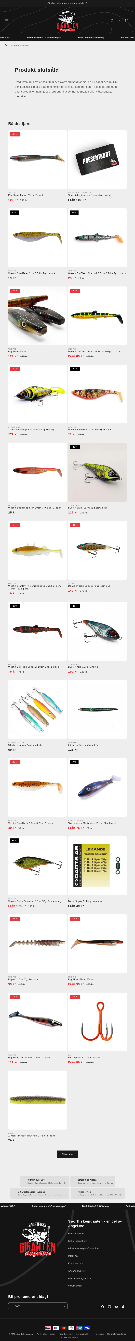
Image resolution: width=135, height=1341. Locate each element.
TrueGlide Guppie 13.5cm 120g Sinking (31, 429)
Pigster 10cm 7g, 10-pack (23, 979)
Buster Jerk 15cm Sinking (83, 666)
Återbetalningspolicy (79, 1278)
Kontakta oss (75, 1263)
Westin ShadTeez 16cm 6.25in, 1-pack (30, 823)
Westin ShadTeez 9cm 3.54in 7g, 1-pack (31, 273)
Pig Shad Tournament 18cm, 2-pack (29, 1057)
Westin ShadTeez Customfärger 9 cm (90, 429)
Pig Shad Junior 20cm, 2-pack (25, 195)
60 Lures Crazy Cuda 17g (83, 745)
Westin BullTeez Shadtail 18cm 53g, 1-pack (33, 666)
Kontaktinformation (69, 1337)
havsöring (69, 91)
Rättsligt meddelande (116, 1334)
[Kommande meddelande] (128, 3)
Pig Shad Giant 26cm (80, 979)
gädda (46, 91)
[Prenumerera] (63, 1306)
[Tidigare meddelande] (6, 3)
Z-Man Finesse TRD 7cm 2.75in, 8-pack (31, 1135)
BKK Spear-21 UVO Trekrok (84, 1057)
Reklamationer (76, 1233)
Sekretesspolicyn (77, 1241)
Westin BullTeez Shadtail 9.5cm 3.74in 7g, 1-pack (97, 273)
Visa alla (67, 1154)
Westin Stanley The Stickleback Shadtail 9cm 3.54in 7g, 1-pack (34, 587)
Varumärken (75, 1285)
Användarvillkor (77, 1270)
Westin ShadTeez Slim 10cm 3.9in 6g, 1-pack (34, 507)
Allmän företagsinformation (83, 1248)
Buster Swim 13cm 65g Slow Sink (87, 507)
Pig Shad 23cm (17, 351)
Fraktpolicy (99, 1334)
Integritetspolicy (65, 1334)
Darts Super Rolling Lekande (85, 901)
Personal (73, 1255)
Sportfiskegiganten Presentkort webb (89, 195)
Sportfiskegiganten (24, 1334)
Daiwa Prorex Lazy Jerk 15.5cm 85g (89, 586)
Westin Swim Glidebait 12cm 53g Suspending (34, 901)
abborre (57, 91)
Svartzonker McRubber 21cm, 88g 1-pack (92, 823)
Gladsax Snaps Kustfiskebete (25, 745)
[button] (7, 20)
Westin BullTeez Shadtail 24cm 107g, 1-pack (94, 351)
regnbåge (83, 91)
